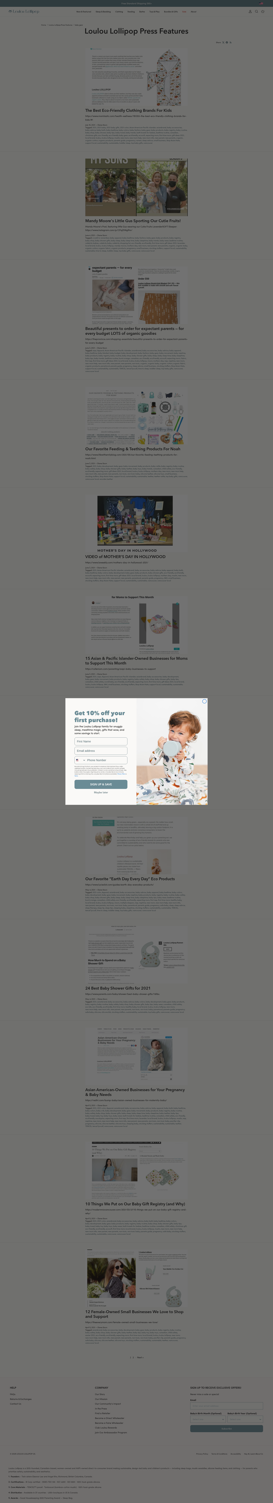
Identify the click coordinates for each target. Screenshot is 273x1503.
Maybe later (101, 792)
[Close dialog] (204, 701)
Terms (76, 776)
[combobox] (80, 760)
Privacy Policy (121, 774)
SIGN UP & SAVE (101, 784)
